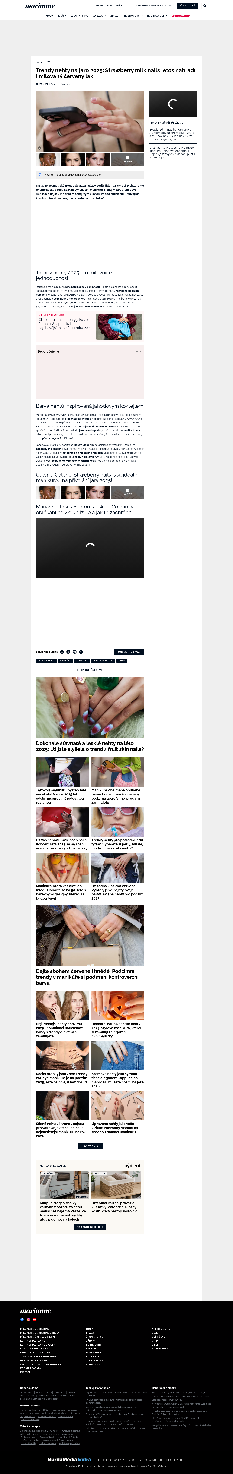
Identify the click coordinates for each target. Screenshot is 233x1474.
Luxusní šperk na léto (30, 1419)
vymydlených (67, 302)
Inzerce (25, 1372)
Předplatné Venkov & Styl (37, 1337)
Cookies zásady (30, 1368)
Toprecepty (160, 1348)
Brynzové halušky (28, 1443)
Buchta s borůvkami (47, 1443)
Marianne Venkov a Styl (152, 5)
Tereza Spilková (45, 84)
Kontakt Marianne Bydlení (38, 1345)
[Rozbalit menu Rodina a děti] (166, 16)
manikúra (65, 661)
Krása (62, 16)
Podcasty (92, 1356)
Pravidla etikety (27, 1393)
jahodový (82, 661)
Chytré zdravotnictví (63, 1413)
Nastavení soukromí (34, 1360)
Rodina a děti (156, 16)
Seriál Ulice (47, 1413)
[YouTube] (35, 1319)
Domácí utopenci (66, 1440)
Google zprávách (92, 175)
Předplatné (187, 5)
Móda (49, 16)
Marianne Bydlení (108, 5)
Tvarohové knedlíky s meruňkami (54, 1437)
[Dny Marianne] (181, 15)
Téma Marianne (96, 1360)
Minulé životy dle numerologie (52, 1410)
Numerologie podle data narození (52, 1396)
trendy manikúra (103, 661)
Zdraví (114, 16)
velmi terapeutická (112, 294)
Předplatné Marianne (34, 1329)
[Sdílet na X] (68, 652)
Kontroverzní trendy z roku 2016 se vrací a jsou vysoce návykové (180, 1393)
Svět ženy (158, 1337)
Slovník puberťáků (44, 1393)
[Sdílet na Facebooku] (62, 652)
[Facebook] (22, 1319)
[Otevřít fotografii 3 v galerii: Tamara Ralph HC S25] (98, 159)
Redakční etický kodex (35, 1352)
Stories (91, 1348)
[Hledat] (204, 6)
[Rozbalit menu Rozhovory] (140, 16)
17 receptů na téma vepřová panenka (57, 1434)
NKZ (140, 1460)
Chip (155, 1341)
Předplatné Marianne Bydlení (40, 1333)
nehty (122, 661)
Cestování (31, 1396)
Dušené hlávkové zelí (29, 1431)
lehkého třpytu (106, 422)
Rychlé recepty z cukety (69, 1443)
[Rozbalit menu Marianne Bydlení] (121, 6)
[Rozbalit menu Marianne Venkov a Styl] (169, 6)
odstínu (128, 418)
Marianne (107, 1460)
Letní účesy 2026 (65, 1416)
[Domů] (42, 6)
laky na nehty (46, 661)
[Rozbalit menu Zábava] (104, 16)
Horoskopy (93, 1352)
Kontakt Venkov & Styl (35, 1348)
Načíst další (90, 1146)
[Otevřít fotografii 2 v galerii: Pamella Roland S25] (73, 159)
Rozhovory (131, 16)
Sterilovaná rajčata (29, 1437)
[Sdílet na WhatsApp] (81, 652)
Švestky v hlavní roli (49, 1431)
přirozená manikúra (115, 298)
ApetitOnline (161, 1329)
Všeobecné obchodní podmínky (41, 1364)
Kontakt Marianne (32, 1341)
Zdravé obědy (52, 1399)
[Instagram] (28, 1319)
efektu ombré (131, 422)
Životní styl (79, 16)
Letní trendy (38, 1399)
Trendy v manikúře (28, 1410)
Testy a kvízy (59, 1393)
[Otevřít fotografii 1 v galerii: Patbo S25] (48, 159)
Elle (155, 1333)
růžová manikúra (127, 452)
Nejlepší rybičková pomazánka (43, 1440)
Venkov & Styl (95, 1364)
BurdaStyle (150, 1460)
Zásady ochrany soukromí (38, 1356)
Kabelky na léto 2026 (47, 1416)
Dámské (131, 1460)
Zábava (98, 16)
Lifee (155, 1345)
